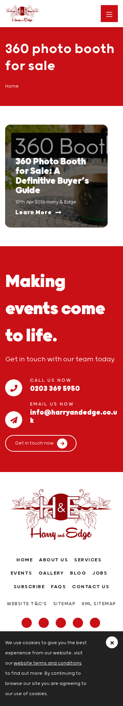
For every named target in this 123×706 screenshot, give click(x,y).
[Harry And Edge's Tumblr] (79, 623)
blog (78, 573)
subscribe (29, 587)
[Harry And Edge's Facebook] (27, 623)
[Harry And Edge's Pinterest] (96, 623)
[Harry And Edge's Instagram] (62, 623)
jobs (99, 573)
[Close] (112, 642)
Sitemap (64, 604)
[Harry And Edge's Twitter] (45, 623)
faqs (58, 587)
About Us (53, 560)
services (87, 560)
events (21, 573)
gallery (51, 573)
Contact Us (90, 587)
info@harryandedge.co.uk (73, 411)
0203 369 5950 (55, 387)
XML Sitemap (99, 604)
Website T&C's (27, 604)
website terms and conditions (48, 663)
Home (24, 560)
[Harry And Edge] (36, 13)
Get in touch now (34, 443)
